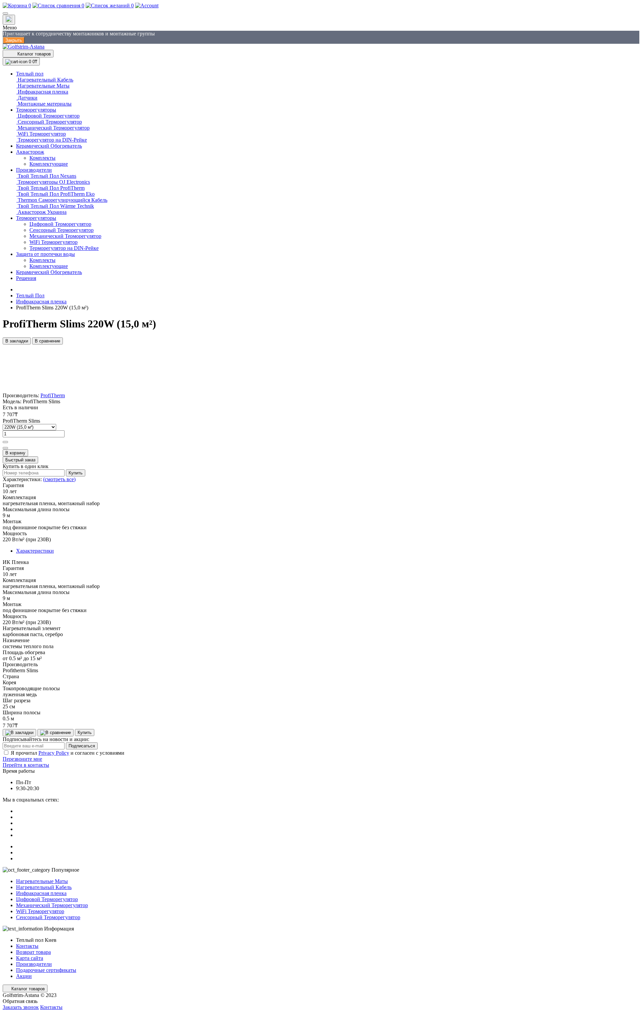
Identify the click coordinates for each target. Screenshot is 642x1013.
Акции (24, 976)
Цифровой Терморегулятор (47, 899)
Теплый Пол (30, 295)
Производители (34, 964)
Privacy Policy (53, 753)
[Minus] (5, 448)
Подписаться (82, 745)
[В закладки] (19, 732)
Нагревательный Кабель (44, 887)
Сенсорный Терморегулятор (48, 917)
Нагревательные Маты (42, 881)
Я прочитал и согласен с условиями (67, 753)
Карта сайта (29, 958)
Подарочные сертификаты (46, 970)
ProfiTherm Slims (21, 421)
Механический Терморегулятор (52, 905)
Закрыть (13, 40)
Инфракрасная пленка (41, 301)
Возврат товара (33, 952)
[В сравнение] (55, 732)
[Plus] (5, 442)
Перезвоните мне (22, 759)
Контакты (27, 946)
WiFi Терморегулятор (40, 911)
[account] (146, 5)
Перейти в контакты (26, 765)
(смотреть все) (59, 479)
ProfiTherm (52, 395)
